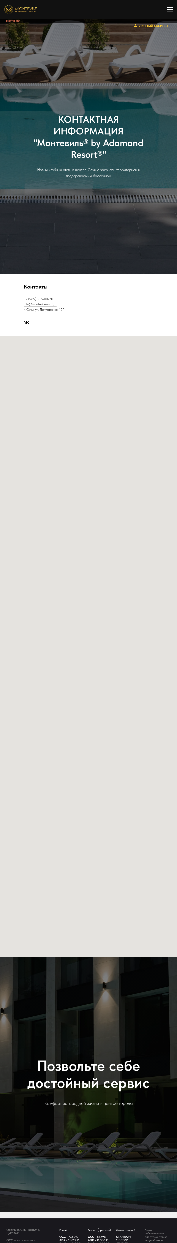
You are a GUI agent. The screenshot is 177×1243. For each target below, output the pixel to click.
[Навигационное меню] (170, 9)
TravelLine (12, 21)
